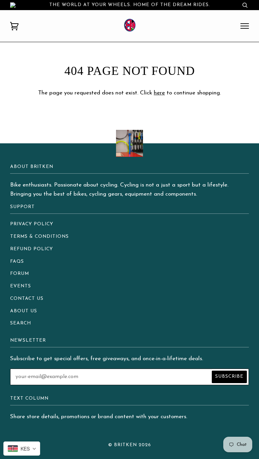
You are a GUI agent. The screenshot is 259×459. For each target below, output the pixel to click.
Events (20, 286)
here (159, 93)
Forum (19, 273)
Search (20, 323)
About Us (23, 311)
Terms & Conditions (39, 236)
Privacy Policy (31, 224)
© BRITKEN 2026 (129, 445)
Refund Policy (31, 249)
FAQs (17, 261)
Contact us (27, 298)
